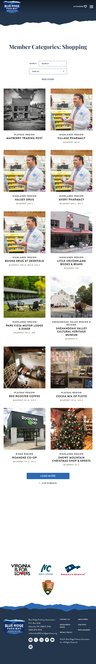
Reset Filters (48, 79)
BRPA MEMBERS (84, 630)
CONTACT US (65, 619)
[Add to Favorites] (7, 92)
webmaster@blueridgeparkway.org (42, 633)
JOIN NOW (82, 624)
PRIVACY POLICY (66, 632)
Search (33, 63)
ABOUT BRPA (83, 619)
